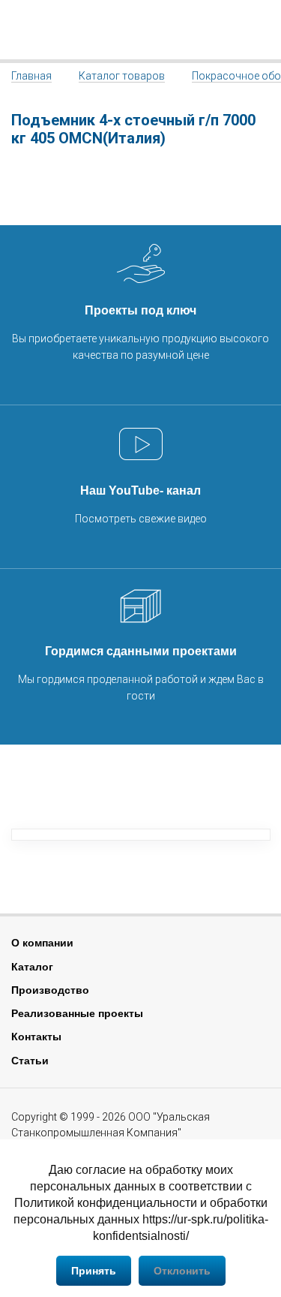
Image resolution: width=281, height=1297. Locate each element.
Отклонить (182, 1271)
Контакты (36, 1037)
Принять (93, 1271)
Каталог (32, 967)
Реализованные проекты (77, 1013)
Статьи (30, 1061)
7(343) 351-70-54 (260, 30)
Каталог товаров (122, 76)
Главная (31, 76)
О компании (42, 943)
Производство (50, 990)
